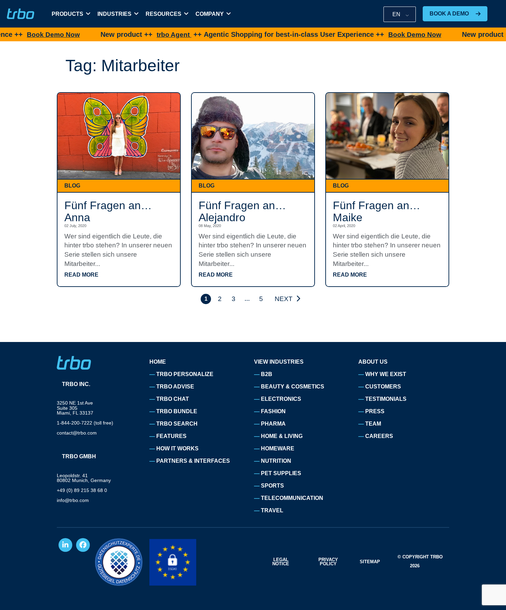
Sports (272, 486)
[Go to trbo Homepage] (20, 14)
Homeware (277, 448)
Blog (72, 186)
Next (284, 298)
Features (171, 436)
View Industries (279, 362)
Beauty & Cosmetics (292, 386)
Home (157, 362)
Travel (272, 510)
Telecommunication (292, 498)
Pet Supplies (281, 473)
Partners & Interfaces (193, 461)
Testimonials (386, 399)
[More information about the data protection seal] (119, 562)
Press (374, 411)
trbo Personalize (184, 374)
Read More (81, 275)
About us (373, 362)
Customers (383, 386)
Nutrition (276, 461)
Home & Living (282, 436)
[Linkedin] (65, 545)
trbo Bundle (176, 411)
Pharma (273, 424)
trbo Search (177, 424)
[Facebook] (83, 545)
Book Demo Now (31, 34)
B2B (266, 374)
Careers (379, 436)
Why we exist (385, 374)
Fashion (273, 411)
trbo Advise (175, 386)
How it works (177, 448)
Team (373, 424)
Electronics (281, 399)
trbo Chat (172, 399)
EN (396, 14)
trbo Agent (152, 34)
